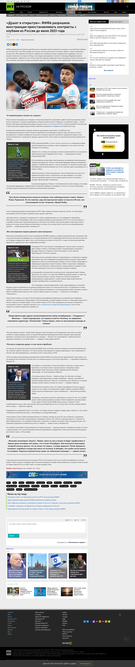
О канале (38, 614)
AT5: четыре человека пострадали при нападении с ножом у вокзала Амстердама (108, 59)
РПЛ (8, 483)
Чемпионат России (31, 489)
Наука (79, 12)
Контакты (38, 621)
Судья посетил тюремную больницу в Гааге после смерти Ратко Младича (107, 29)
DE (11, 1)
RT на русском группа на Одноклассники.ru (120, 1)
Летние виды (61, 15)
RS (24, 1)
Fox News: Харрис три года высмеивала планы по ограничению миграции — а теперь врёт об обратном (109, 180)
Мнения (106, 12)
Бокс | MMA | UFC (21, 15)
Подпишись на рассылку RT (127, 1)
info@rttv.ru (102, 654)
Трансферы (40, 483)
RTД (80, 1)
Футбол (11, 15)
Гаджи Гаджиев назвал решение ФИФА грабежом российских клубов (32, 500)
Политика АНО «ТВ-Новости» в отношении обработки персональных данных (36, 656)
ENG (8, 1)
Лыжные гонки (72, 15)
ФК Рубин (45, 486)
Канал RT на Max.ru (115, 1)
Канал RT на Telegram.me (108, 1)
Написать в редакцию (42, 625)
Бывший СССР (43, 12)
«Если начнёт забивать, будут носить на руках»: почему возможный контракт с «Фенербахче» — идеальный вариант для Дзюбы (18, 164)
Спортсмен (30, 483)
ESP (22, 1)
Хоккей (52, 15)
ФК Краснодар (11, 486)
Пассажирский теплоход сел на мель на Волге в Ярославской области (107, 51)
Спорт (71, 12)
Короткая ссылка (82, 39)
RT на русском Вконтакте (110, 1)
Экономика (59, 12)
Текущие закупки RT (41, 623)
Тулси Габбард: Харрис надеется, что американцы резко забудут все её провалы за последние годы (107, 194)
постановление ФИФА (55, 124)
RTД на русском (67, 632)
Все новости (108, 70)
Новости (11, 12)
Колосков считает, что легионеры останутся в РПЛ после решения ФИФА (33, 497)
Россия (30, 12)
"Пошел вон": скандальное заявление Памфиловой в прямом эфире (109, 112)
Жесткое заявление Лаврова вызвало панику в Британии (109, 106)
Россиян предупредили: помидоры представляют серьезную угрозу (108, 95)
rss (125, 1)
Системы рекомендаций (42, 630)
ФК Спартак (64, 486)
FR (14, 1)
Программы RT (39, 619)
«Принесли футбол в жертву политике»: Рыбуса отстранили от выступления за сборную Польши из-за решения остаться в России (18, 267)
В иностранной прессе (95, 165)
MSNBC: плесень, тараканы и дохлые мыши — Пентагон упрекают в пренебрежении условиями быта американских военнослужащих (107, 187)
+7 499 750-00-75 (81, 654)
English (64, 612)
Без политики (92, 12)
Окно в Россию (67, 636)
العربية (17, 1)
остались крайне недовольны (59, 143)
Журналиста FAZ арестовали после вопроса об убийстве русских (111, 89)
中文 (28, 1)
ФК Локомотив (24, 486)
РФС (14, 483)
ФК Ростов (35, 486)
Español (64, 621)
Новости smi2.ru (9, 548)
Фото (115, 12)
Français (64, 616)
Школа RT (65, 638)
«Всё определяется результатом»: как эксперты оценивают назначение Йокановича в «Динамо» (17, 385)
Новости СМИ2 (92, 78)
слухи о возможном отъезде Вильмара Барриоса (54, 304)
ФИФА (49, 483)
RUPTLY (64, 634)
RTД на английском (68, 629)
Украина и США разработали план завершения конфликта (108, 101)
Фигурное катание (42, 15)
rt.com (25, 652)
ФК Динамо (67, 483)
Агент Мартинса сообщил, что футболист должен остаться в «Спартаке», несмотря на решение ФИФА (44, 503)
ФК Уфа (73, 486)
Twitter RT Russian (113, 1)
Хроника (82, 15)
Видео (124, 12)
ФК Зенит (78, 483)
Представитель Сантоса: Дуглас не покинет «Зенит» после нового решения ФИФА (36, 509)
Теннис (32, 15)
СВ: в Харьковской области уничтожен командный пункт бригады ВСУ (108, 44)
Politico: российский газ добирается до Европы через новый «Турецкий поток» (115, 171)
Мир (21, 12)
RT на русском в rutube (118, 1)
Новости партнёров (41, 627)
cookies (73, 664)
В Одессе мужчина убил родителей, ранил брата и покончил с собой (107, 66)
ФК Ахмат (58, 483)
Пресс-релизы (39, 612)
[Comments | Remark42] (47, 531)
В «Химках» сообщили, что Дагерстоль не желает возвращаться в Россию (33, 506)
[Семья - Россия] (80, 6)
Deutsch (64, 614)
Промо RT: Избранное (42, 617)
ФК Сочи (54, 486)
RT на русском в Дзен (122, 1)
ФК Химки (10, 489)
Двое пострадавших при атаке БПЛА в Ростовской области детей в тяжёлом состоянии (108, 37)
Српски (64, 623)
